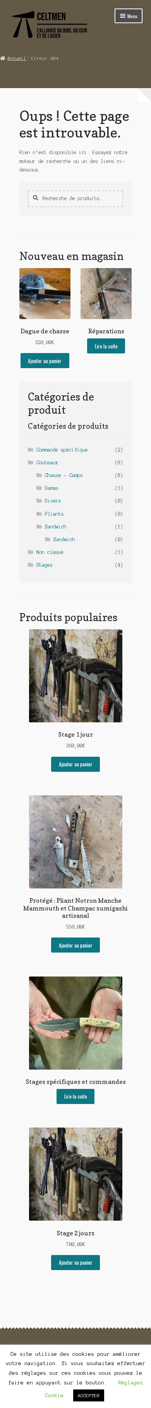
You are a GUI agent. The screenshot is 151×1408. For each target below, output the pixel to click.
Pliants (54, 513)
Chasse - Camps (64, 475)
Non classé (49, 552)
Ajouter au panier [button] (45, 361)
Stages (44, 564)
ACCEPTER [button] (89, 1395)
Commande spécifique (62, 449)
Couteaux (47, 462)
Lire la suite (106, 346)
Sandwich (56, 526)
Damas (51, 488)
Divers (53, 500)
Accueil (16, 58)
